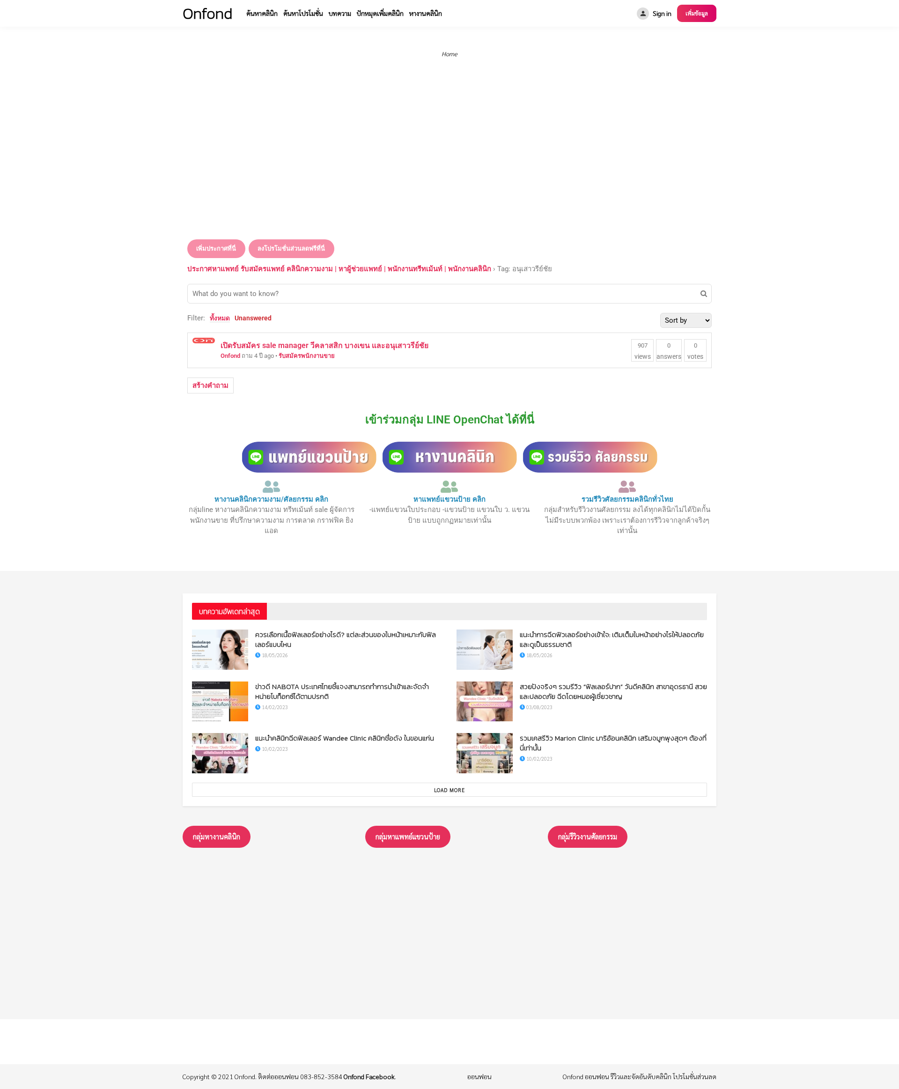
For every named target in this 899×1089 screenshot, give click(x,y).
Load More (449, 789)
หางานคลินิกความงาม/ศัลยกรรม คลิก (271, 499)
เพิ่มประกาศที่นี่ (216, 248)
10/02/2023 (274, 748)
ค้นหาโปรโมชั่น (303, 13)
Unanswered (253, 318)
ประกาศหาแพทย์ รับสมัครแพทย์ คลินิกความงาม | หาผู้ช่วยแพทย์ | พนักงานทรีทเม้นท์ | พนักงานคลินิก (339, 269)
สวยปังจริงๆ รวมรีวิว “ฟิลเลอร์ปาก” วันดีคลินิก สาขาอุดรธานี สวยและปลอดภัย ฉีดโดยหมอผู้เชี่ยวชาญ (613, 691)
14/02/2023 (274, 707)
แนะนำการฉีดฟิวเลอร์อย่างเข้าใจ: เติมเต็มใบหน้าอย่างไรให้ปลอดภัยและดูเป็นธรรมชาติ (612, 639)
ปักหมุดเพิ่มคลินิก (380, 13)
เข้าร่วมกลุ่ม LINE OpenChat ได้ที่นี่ (449, 419)
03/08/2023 (539, 707)
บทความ (340, 13)
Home (449, 54)
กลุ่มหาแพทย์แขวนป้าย (408, 836)
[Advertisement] (449, 158)
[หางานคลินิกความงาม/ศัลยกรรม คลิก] (272, 487)
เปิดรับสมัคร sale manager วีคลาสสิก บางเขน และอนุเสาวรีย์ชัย (324, 345)
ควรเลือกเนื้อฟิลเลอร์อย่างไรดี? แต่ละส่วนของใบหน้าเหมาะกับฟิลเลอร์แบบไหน (345, 639)
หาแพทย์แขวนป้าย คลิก (449, 499)
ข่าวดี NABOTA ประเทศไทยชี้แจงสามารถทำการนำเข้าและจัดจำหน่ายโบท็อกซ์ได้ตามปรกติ (342, 691)
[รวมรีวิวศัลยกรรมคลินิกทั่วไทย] (627, 487)
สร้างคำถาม (210, 385)
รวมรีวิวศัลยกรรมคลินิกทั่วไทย (627, 499)
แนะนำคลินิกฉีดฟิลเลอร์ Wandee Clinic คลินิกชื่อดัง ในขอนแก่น (344, 738)
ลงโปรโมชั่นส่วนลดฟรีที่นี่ (291, 248)
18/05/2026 (274, 655)
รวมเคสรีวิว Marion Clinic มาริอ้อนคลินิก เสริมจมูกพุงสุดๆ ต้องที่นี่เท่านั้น (613, 743)
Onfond (230, 355)
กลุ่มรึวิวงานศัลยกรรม (587, 836)
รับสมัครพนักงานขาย (307, 355)
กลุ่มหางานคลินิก (216, 836)
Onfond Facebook (369, 1076)
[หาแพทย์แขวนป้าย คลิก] (449, 487)
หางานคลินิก (425, 13)
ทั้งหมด (220, 318)
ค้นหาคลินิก (262, 13)
